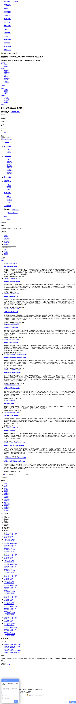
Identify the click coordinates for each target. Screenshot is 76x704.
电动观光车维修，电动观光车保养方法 (14, 445)
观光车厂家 (7, 239)
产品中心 (3, 69)
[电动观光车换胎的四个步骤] (11, 308)
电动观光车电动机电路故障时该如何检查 (14, 461)
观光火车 (6, 490)
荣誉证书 (6, 64)
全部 (8, 149)
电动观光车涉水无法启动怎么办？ (12, 281)
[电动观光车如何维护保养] (11, 263)
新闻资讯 (3, 88)
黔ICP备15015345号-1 (37, 692)
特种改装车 (7, 79)
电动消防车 (7, 78)
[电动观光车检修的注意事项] (11, 293)
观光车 (5, 235)
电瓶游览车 (7, 502)
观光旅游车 (7, 499)
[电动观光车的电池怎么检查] (11, 339)
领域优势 (6, 66)
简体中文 (9, 139)
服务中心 (3, 95)
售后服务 (6, 97)
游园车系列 (7, 83)
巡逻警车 (6, 488)
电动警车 (6, 491)
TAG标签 (3, 671)
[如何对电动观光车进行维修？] (12, 412)
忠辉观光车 (7, 243)
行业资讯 (6, 93)
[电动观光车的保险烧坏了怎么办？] (13, 369)
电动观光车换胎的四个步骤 (11, 312)
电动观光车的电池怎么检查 (11, 342)
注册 (7, 132)
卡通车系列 (7, 81)
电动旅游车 (7, 504)
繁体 (2, 135)
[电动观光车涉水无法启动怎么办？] (13, 278)
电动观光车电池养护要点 (10, 430)
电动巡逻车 (7, 76)
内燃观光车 (7, 496)
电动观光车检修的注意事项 (11, 296)
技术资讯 (6, 91)
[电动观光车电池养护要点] (11, 427)
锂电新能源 (7, 100)
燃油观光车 (7, 72)
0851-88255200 (15, 112)
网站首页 (7, 143)
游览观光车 (7, 500)
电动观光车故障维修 (9, 403)
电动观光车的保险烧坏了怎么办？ (12, 372)
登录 (5, 132)
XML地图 (3, 674)
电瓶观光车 (7, 493)
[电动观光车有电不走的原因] (11, 324)
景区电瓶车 (7, 510)
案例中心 (3, 85)
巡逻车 (5, 486)
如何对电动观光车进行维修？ (11, 415)
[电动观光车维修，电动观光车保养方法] (14, 442)
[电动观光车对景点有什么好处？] (12, 385)
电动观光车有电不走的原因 (11, 327)
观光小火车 (7, 73)
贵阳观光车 (7, 241)
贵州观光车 (7, 244)
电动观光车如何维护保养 (10, 266)
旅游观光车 (7, 507)
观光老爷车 (7, 75)
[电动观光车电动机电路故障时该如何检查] (15, 458)
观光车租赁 (7, 99)
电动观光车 (7, 70)
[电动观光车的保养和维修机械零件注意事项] (15, 354)
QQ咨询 (3, 661)
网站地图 (3, 677)
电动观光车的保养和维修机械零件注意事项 (15, 357)
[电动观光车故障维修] (9, 400)
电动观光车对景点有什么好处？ (12, 388)
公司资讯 (6, 90)
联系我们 (3, 104)
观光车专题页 (4, 668)
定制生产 (6, 102)
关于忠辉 (3, 63)
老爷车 (5, 485)
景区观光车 (7, 508)
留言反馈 (8, 664)
